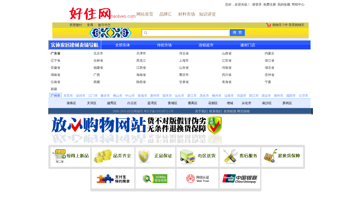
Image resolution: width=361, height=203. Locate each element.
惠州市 (155, 96)
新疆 (54, 89)
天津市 (141, 53)
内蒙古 (269, 53)
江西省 (141, 68)
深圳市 (80, 96)
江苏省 (227, 60)
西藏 (97, 82)
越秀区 (112, 103)
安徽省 (55, 68)
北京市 (98, 53)
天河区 (91, 103)
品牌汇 (165, 14)
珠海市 (142, 96)
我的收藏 (283, 4)
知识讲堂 (207, 14)
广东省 (55, 53)
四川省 (227, 75)
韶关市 (167, 96)
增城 (230, 103)
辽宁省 (55, 60)
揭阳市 (291, 96)
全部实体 (122, 45)
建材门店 (247, 45)
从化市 (246, 103)
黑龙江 (141, 60)
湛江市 (192, 96)
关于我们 (201, 111)
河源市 (241, 96)
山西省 (227, 53)
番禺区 (192, 103)
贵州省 (269, 75)
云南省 (55, 82)
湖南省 (55, 75)
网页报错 (243, 111)
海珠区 (71, 103)
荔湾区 (152, 103)
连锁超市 (206, 45)
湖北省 (269, 68)
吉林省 (98, 60)
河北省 (184, 53)
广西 (97, 75)
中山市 (130, 96)
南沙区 (267, 103)
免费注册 (269, 4)
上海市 (184, 60)
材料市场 (186, 14)
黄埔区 (172, 103)
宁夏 (268, 82)
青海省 (227, 82)
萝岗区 (287, 103)
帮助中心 (298, 4)
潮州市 (278, 96)
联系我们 (215, 111)
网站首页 (144, 14)
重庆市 (184, 75)
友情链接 (230, 111)
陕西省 (141, 82)
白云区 (132, 103)
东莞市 (68, 96)
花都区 (213, 103)
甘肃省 (184, 82)
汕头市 (179, 96)
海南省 (141, 75)
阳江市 (254, 96)
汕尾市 (229, 96)
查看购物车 (296, 25)
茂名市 (204, 96)
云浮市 (303, 96)
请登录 (257, 4)
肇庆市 (105, 96)
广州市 (55, 96)
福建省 (98, 68)
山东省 (184, 68)
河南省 (227, 68)
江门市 (93, 96)
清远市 (266, 96)
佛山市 (117, 96)
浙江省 (269, 60)
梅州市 (216, 96)
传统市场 (164, 45)
